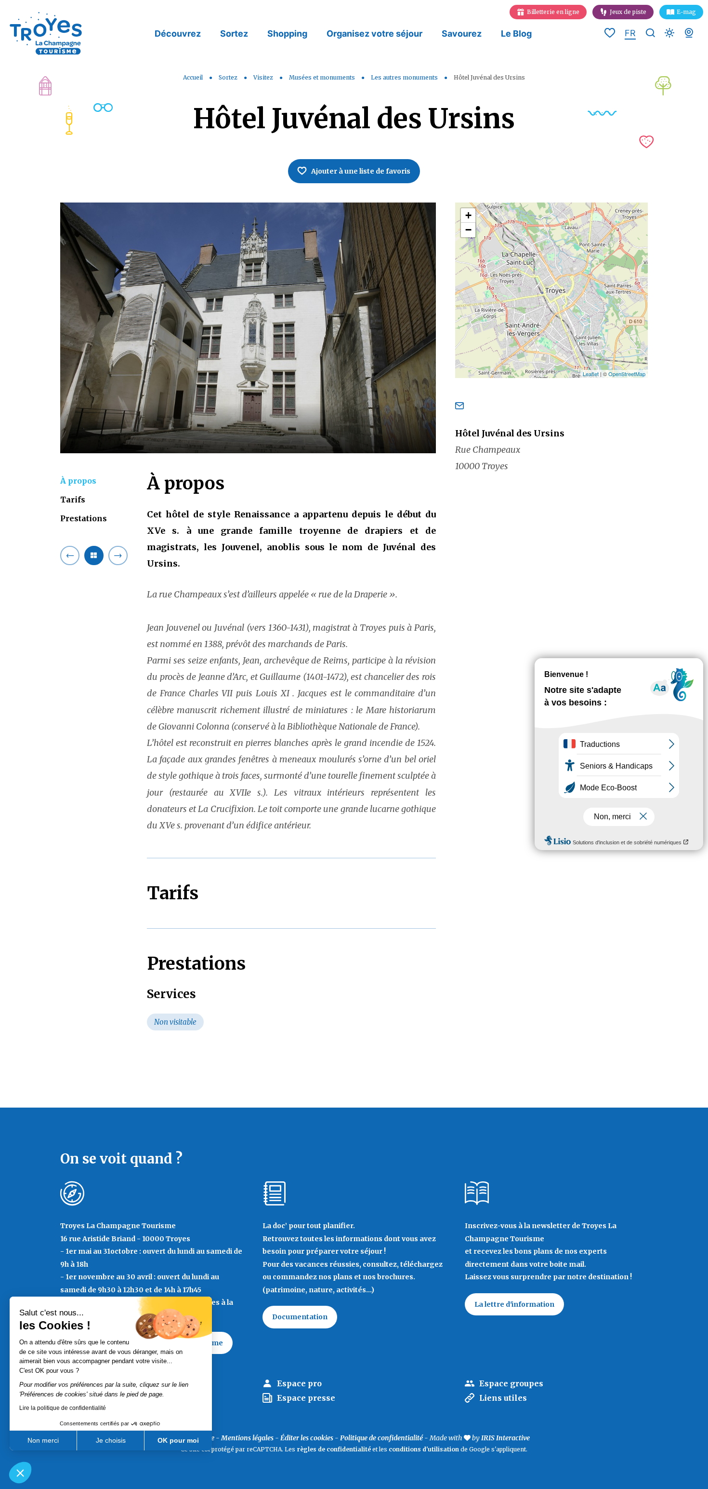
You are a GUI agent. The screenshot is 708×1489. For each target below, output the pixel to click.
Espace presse (306, 1398)
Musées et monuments (322, 77)
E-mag (686, 11)
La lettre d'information (514, 1304)
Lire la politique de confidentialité (62, 1408)
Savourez (462, 33)
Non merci (43, 1440)
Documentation (300, 1317)
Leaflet (591, 374)
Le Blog (516, 33)
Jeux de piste (628, 11)
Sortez (234, 33)
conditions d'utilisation (424, 1449)
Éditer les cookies (306, 1438)
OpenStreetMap (626, 374)
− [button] (468, 230)
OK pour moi (178, 1440)
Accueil (193, 77)
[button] (20, 1472)
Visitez (264, 77)
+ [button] (468, 215)
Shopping (287, 33)
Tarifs (72, 499)
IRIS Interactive (505, 1438)
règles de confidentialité (334, 1449)
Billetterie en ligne (553, 11)
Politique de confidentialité (381, 1438)
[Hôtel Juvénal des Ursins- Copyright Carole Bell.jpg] (248, 328)
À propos (78, 481)
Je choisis (111, 1440)
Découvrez (178, 33)
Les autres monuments (405, 77)
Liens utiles (503, 1398)
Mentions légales (247, 1438)
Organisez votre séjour (374, 33)
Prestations (83, 518)
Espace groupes (511, 1383)
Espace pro (299, 1383)
